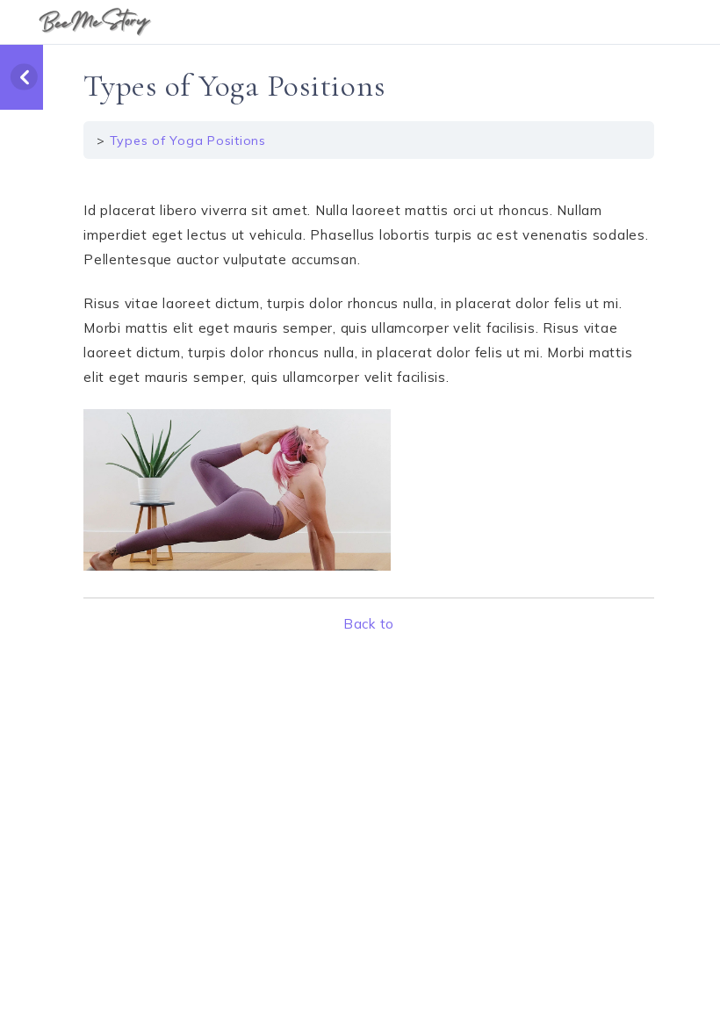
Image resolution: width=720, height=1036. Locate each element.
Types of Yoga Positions (188, 140)
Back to (368, 623)
